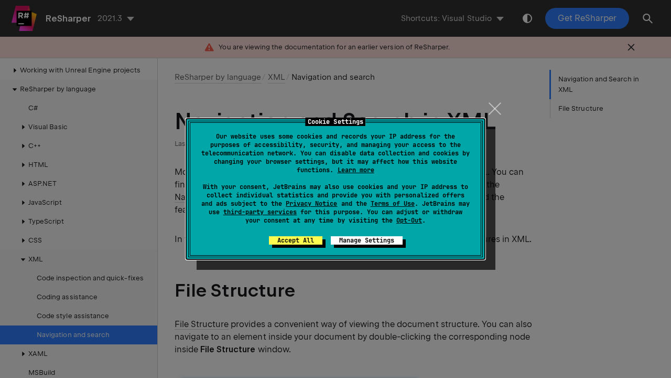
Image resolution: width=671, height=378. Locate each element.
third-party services (260, 212)
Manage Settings (366, 240)
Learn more (356, 170)
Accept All (295, 240)
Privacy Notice (311, 204)
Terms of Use (393, 204)
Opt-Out (409, 220)
